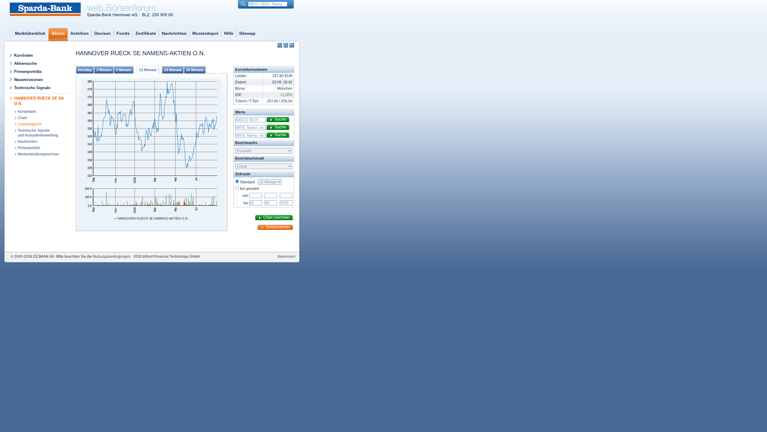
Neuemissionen (28, 79)
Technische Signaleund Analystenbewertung (38, 132)
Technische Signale (32, 88)
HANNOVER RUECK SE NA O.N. (39, 101)
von (245, 196)
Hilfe (228, 33)
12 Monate (148, 70)
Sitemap (247, 33)
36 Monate (195, 70)
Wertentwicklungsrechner (38, 154)
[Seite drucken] (286, 45)
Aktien (58, 33)
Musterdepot (205, 33)
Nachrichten (174, 33)
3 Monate (104, 70)
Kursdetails (27, 112)
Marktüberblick (30, 33)
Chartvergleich (30, 124)
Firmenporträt (29, 148)
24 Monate (173, 70)
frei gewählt (249, 189)
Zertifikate (145, 33)
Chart (22, 118)
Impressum (286, 256)
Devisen (102, 33)
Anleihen (79, 33)
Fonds (123, 33)
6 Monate (124, 70)
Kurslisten (23, 55)
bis (246, 203)
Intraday (85, 70)
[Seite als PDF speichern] (292, 45)
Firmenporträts (28, 71)
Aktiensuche (25, 63)
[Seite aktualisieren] (280, 45)
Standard (248, 182)
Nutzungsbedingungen (111, 256)
